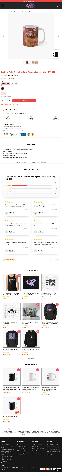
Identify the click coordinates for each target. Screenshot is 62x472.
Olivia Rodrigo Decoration (13, 12)
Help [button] (59, 470)
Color (2, 85)
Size (2, 91)
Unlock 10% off (3, 465)
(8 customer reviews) (13, 75)
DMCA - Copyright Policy (22, 450)
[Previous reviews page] (50, 259)
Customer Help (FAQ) (37, 453)
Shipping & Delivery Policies (38, 444)
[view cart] (59, 6)
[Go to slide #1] (27, 62)
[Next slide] (58, 36)
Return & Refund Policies (38, 448)
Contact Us (35, 450)
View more (31, 358)
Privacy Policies (20, 448)
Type (2, 81)
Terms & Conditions (21, 446)
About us (19, 444)
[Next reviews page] (57, 259)
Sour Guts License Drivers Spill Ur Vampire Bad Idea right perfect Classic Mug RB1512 (49, 389)
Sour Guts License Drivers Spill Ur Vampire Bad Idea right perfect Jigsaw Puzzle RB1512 (49, 295)
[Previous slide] (3, 36)
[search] (57, 6)
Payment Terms (36, 446)
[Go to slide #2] (35, 62)
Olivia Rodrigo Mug (26, 12)
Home (2, 12)
